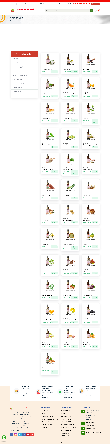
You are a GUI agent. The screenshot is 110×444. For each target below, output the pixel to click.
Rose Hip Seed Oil (88, 169)
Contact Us (28, 3)
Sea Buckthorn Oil (68, 94)
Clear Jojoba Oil (67, 69)
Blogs (43, 413)
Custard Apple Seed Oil (90, 145)
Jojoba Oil (86, 271)
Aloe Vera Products (18, 79)
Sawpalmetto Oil (68, 169)
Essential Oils (16, 58)
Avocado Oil (46, 344)
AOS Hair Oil (16, 95)
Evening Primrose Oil (69, 320)
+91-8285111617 (90, 428)
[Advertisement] (55, 35)
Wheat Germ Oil (68, 220)
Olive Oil (85, 244)
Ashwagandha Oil (68, 118)
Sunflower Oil (46, 244)
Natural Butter (17, 87)
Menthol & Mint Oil (18, 71)
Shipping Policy (47, 425)
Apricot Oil (86, 344)
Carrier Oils (19, 20)
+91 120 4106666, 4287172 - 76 (81, 3)
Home (13, 20)
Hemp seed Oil (47, 295)
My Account (20, 3)
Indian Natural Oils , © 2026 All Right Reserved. (55, 442)
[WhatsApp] (4, 438)
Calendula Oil (46, 320)
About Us (12, 3)
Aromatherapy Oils (18, 67)
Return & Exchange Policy (50, 419)
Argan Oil (45, 220)
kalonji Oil (86, 69)
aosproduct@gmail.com (93, 432)
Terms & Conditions (48, 416)
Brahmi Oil (86, 118)
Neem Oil (45, 271)
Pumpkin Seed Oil (68, 244)
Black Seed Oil (87, 320)
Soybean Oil (46, 118)
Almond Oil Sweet (47, 369)
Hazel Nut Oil (67, 295)
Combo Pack (16, 91)
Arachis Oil (66, 344)
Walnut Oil (86, 220)
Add (54, 71)
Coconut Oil (86, 195)
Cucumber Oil (67, 195)
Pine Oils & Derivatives (19, 83)
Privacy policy (46, 422)
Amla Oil (65, 145)
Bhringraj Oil (46, 145)
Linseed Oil (66, 271)
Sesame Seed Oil (47, 169)
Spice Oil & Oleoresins (19, 75)
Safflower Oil (87, 94)
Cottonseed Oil (47, 69)
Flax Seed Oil (46, 195)
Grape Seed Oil (87, 295)
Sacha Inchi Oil (46, 94)
